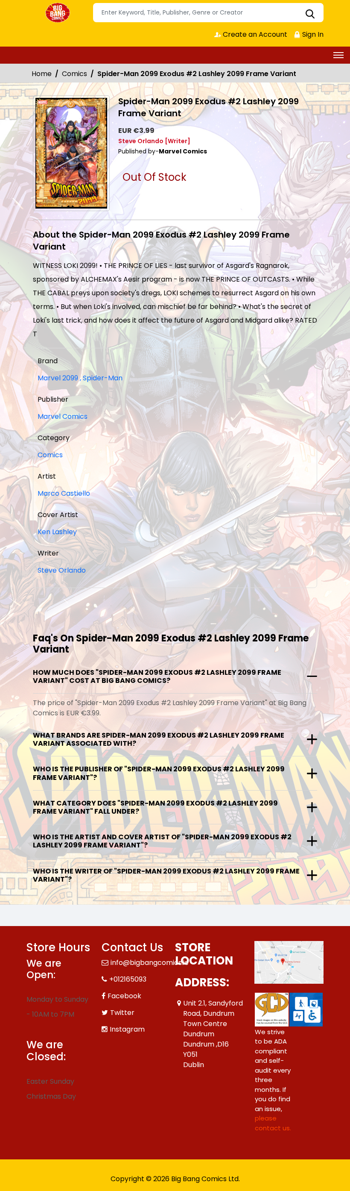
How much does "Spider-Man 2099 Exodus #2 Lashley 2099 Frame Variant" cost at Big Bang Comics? (157, 676)
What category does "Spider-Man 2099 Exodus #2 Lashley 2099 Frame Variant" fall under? (155, 807)
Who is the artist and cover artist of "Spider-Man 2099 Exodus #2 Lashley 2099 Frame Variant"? (162, 841)
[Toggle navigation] (338, 55)
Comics (74, 74)
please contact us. (273, 1123)
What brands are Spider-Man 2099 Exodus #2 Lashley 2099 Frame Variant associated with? (158, 739)
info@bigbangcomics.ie (150, 963)
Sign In (312, 34)
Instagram (127, 1029)
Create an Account (254, 34)
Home (42, 74)
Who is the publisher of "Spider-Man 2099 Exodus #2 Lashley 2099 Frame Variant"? (159, 773)
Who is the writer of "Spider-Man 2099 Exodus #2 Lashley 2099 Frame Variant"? (166, 875)
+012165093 (127, 979)
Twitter (122, 1012)
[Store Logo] (58, 13)
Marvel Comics (63, 416)
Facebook (124, 996)
